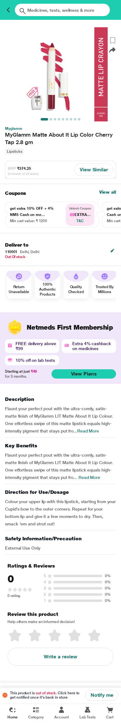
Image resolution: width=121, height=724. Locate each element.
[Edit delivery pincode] (112, 250)
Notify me (102, 695)
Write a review (60, 657)
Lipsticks (14, 151)
